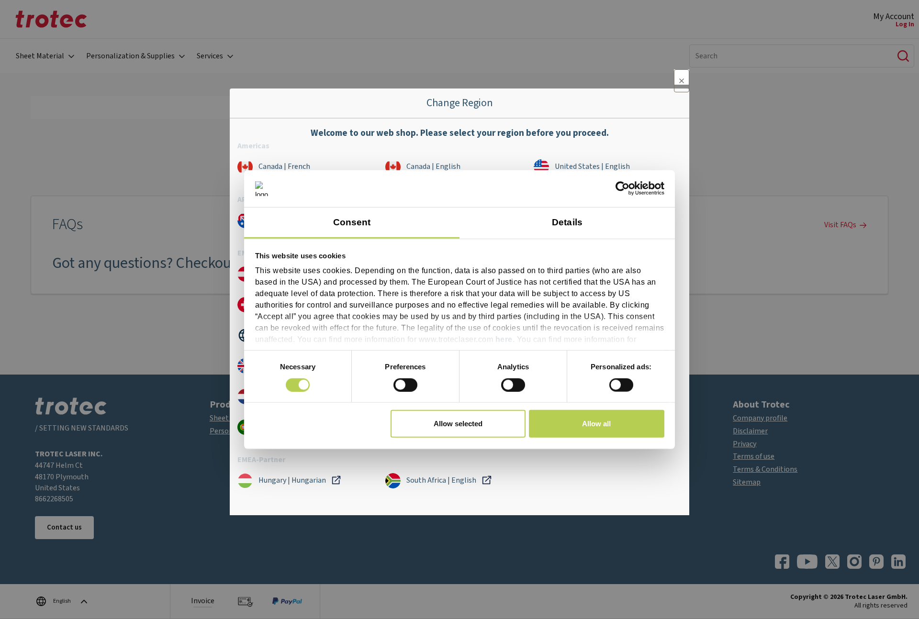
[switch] (405, 384)
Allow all (596, 424)
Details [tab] (567, 222)
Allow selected (458, 424)
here (504, 339)
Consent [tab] (352, 222)
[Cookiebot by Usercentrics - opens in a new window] (622, 188)
